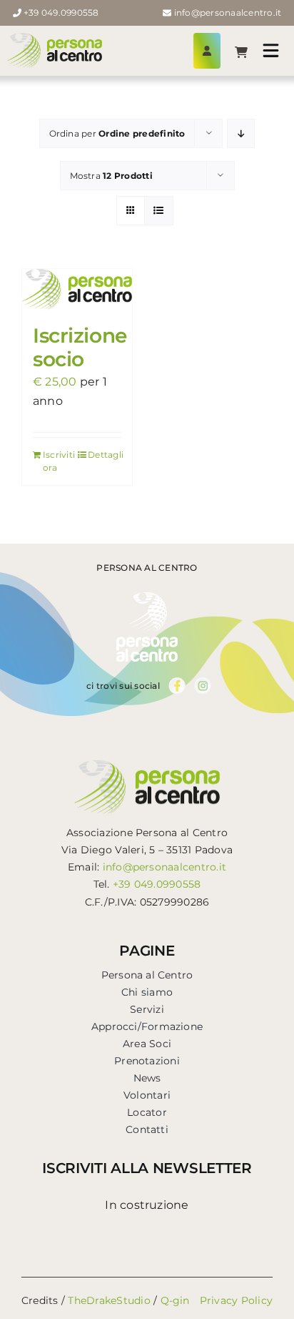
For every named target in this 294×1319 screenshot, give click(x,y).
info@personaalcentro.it (228, 12)
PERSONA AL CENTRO (146, 567)
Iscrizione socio (80, 347)
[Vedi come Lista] (159, 211)
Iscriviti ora (59, 461)
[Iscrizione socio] (77, 289)
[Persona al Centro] (54, 38)
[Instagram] (203, 683)
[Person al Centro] (147, 597)
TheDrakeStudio (109, 1300)
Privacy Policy (236, 1300)
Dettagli (104, 454)
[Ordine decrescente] (241, 133)
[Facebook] (177, 683)
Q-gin (175, 1300)
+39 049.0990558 (61, 12)
